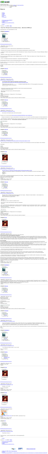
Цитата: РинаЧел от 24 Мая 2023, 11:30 (6, 384)
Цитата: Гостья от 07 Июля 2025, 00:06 (6, 431)
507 (5, 420)
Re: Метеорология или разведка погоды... (6, 77)
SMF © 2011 (9, 451)
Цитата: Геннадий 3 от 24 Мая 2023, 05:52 (7, 345)
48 (6, 25)
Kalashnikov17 (7, 31)
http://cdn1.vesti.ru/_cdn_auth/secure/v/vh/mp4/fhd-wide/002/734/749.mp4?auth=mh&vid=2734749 (15, 140)
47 (5, 25)
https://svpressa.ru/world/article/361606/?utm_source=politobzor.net (22, 115)
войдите (14, 5)
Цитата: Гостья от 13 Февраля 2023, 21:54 (7, 193)
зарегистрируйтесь (20, 5)
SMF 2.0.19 (4, 451)
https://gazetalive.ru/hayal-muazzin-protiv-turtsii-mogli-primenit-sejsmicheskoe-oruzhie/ (15, 82)
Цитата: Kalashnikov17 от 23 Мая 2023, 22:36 (7, 321)
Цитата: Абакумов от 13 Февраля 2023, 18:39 (7, 168)
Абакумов (6, 68)
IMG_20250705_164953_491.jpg (7, 415)
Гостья (6, 151)
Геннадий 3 (6, 310)
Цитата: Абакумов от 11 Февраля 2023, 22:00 (7, 111)
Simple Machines (14, 451)
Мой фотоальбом (7, 357)
